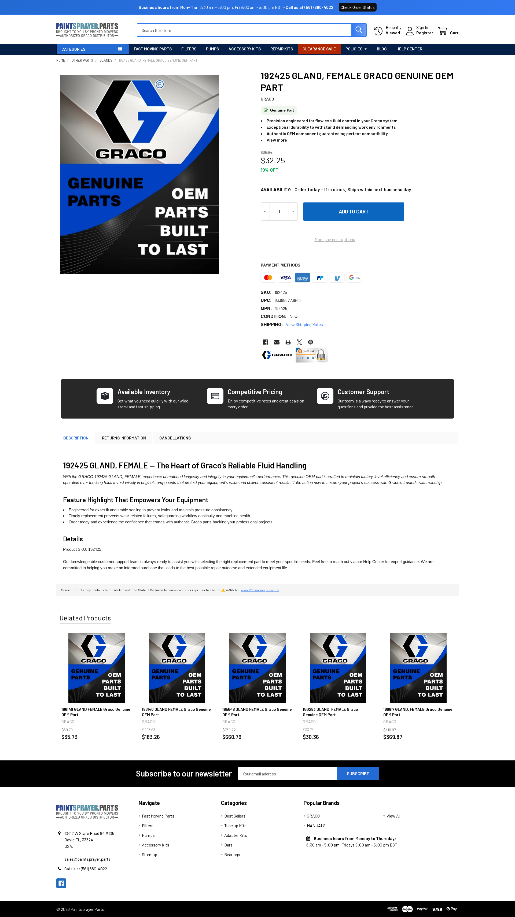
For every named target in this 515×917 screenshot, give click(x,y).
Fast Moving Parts (153, 48)
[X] (299, 342)
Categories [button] (73, 49)
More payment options (335, 239)
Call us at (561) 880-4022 (309, 7)
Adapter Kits (235, 835)
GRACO (313, 815)
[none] (139, 174)
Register (424, 32)
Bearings (232, 854)
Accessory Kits (245, 48)
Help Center (409, 48)
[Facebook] (265, 342)
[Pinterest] (310, 342)
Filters (188, 48)
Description (76, 437)
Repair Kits (281, 48)
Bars (228, 844)
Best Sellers (234, 815)
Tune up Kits (235, 825)
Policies (353, 48)
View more (277, 139)
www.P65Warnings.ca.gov (260, 590)
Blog (382, 48)
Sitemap (149, 854)
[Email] (277, 342)
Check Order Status (358, 7)
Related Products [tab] (85, 618)
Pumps (212, 48)
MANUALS (316, 825)
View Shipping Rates (304, 324)
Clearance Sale (319, 48)
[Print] (288, 342)
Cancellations (175, 437)
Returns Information (124, 437)
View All (393, 815)
